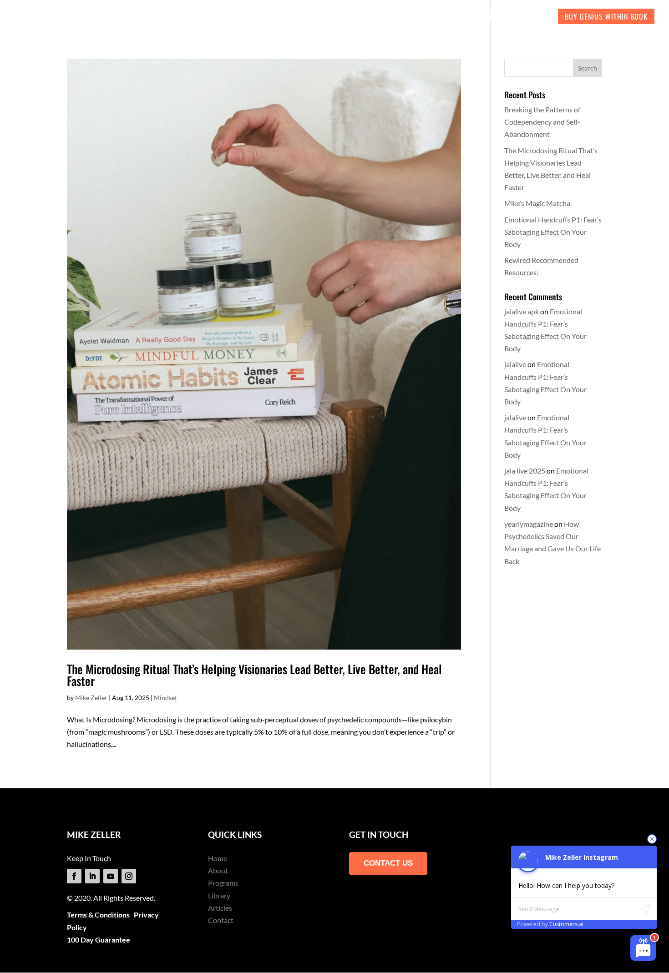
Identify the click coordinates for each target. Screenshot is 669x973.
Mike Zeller (91, 697)
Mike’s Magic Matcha (537, 203)
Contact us (388, 863)
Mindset (165, 697)
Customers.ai (566, 924)
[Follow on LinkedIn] (92, 876)
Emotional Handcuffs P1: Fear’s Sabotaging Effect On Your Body (553, 231)
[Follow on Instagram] (129, 876)
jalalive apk (521, 311)
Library (219, 895)
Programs (223, 882)
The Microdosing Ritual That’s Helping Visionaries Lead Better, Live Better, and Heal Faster (254, 675)
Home (217, 858)
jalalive (515, 364)
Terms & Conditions (98, 914)
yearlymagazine (528, 523)
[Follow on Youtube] (110, 876)
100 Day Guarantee (98, 939)
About (218, 870)
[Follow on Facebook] (74, 876)
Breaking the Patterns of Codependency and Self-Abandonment (542, 121)
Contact (220, 920)
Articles (220, 907)
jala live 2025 (524, 470)
